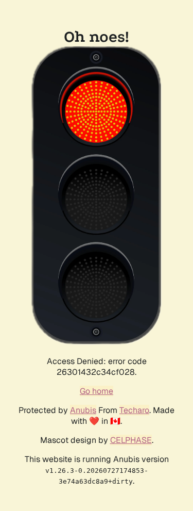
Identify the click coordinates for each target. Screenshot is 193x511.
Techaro (134, 410)
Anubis (83, 410)
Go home (96, 391)
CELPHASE (131, 440)
